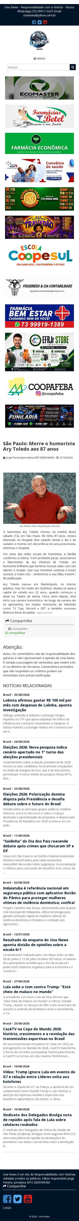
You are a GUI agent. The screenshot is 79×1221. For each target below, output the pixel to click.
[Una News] (39, 40)
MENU (40, 58)
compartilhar (16, 633)
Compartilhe (19, 629)
